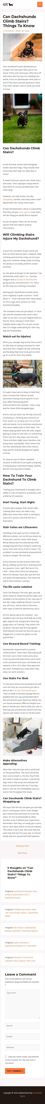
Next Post (22, 853)
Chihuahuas (8, 199)
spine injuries (24, 212)
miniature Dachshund (25, 279)
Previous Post (22, 846)
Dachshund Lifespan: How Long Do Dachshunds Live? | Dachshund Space (21, 894)
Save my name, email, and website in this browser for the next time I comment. (22, 1059)
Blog (18, 30)
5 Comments (8, 30)
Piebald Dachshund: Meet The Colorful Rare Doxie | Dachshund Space (21, 912)
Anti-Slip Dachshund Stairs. (25, 690)
